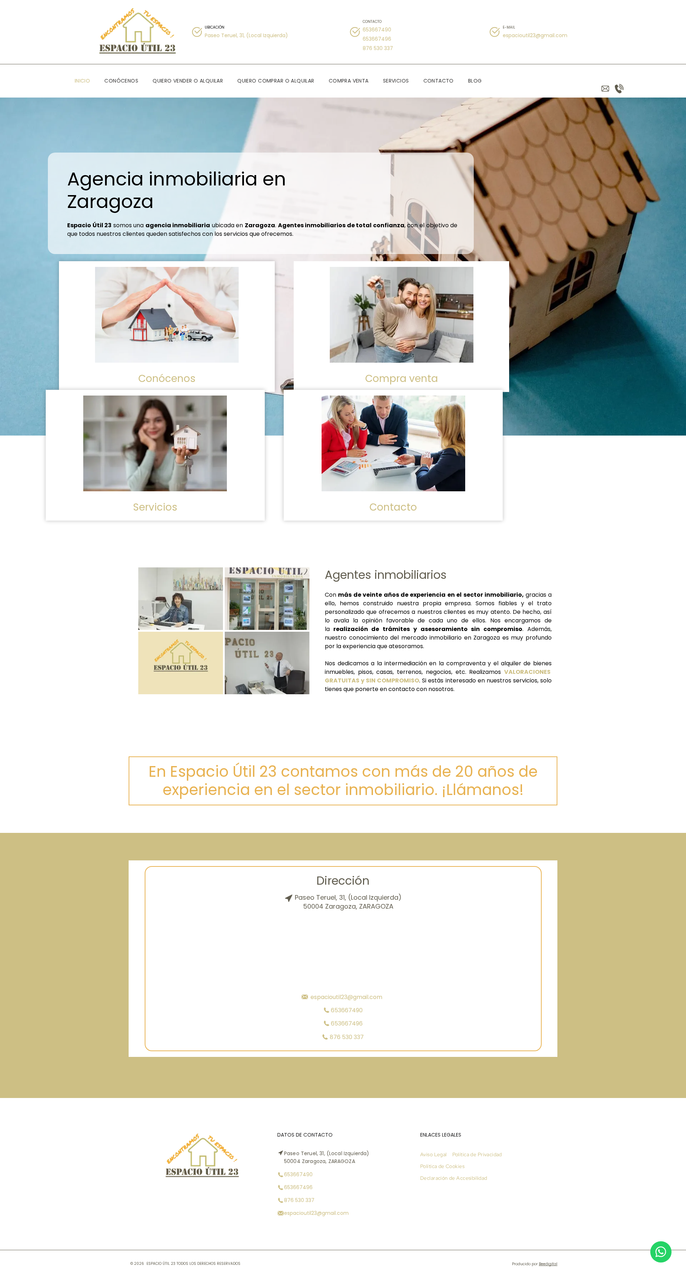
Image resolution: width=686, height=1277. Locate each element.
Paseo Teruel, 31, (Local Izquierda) (246, 35)
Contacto (393, 507)
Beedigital (548, 1264)
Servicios (155, 507)
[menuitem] (83, 81)
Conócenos (166, 379)
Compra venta (401, 379)
